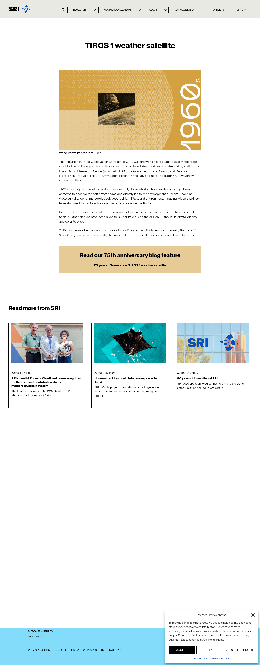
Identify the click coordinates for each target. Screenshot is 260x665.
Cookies (61, 650)
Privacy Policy (39, 650)
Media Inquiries (40, 631)
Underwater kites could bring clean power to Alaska (125, 380)
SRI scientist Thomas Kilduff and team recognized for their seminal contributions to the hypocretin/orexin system (46, 382)
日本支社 (241, 10)
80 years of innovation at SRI (197, 378)
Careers (218, 10)
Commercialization (117, 10)
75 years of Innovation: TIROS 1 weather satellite (130, 265)
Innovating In (185, 10)
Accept (181, 650)
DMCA (75, 650)
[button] (253, 615)
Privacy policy (220, 659)
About (153, 10)
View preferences (239, 650)
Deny (209, 650)
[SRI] (19, 9)
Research (79, 10)
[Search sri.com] (63, 10)
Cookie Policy (201, 659)
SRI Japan (35, 637)
